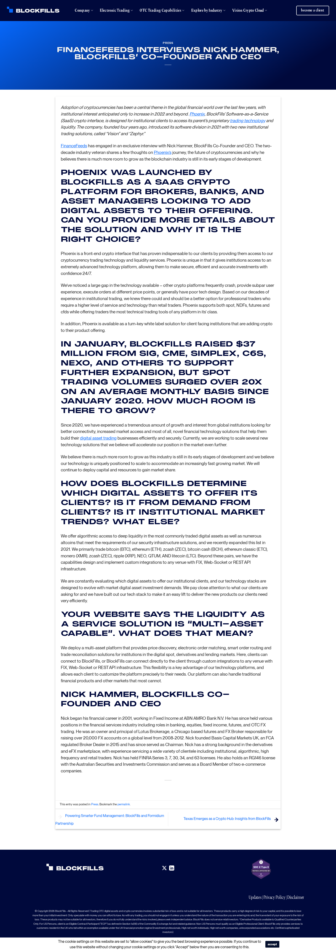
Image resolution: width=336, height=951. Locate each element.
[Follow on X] (164, 868)
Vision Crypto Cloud (248, 10)
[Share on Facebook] (151, 788)
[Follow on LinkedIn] (171, 868)
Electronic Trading (115, 10)
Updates (255, 897)
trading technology (247, 120)
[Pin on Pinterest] (176, 788)
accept (272, 944)
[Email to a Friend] (168, 788)
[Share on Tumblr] (185, 788)
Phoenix (197, 114)
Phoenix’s (162, 152)
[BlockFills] (33, 9)
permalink (123, 804)
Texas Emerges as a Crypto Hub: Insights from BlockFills (228, 819)
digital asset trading (98, 438)
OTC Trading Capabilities (160, 10)
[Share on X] (160, 788)
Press (168, 43)
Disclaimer (295, 897)
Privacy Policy (274, 897)
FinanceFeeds (74, 145)
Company (82, 10)
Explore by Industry (206, 10)
